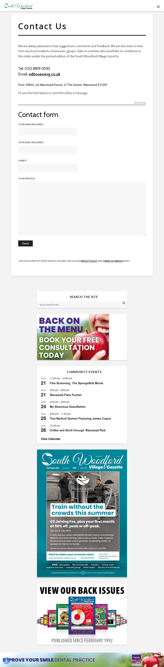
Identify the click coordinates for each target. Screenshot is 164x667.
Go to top (140, 102)
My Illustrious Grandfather (68, 407)
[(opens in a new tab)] (82, 513)
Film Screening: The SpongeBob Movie (76, 383)
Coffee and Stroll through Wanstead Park (78, 430)
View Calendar (50, 439)
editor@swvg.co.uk (44, 74)
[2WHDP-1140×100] (82, 659)
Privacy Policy (89, 261)
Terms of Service (113, 261)
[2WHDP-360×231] (82, 337)
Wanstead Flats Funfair (66, 395)
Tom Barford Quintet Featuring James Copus (80, 418)
